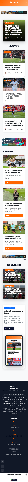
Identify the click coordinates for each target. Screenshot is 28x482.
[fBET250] (14, 141)
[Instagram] (2, 470)
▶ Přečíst (8, 182)
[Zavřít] (26, 474)
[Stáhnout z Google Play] (14, 480)
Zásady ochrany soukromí (14, 454)
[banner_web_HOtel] (14, 12)
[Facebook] (2, 461)
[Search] (26, 2)
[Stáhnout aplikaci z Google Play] (9, 328)
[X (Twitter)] (2, 466)
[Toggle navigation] (2, 2)
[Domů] (14, 2)
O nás (14, 452)
